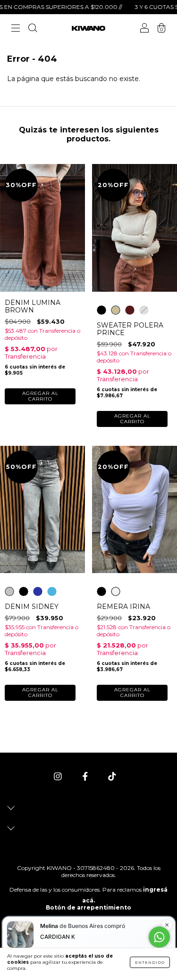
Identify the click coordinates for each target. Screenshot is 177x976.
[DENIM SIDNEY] (9, 591)
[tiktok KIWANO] (112, 776)
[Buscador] (32, 29)
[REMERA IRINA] (101, 591)
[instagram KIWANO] (59, 776)
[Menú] (15, 29)
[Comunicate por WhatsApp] (159, 937)
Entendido (150, 962)
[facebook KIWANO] (86, 776)
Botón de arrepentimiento (88, 907)
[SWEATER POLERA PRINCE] (101, 310)
